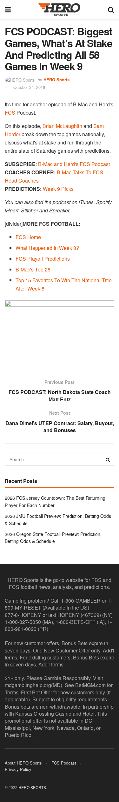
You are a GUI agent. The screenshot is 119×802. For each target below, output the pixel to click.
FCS (10, 112)
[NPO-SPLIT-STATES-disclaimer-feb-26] (59, 330)
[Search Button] (111, 9)
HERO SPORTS (32, 787)
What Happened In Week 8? (47, 247)
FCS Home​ (28, 237)
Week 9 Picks (58, 188)
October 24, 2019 (29, 87)
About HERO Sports (23, 763)
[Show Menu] (8, 9)
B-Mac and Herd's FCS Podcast (74, 164)
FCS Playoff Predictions (43, 258)
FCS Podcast (63, 763)
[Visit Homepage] (59, 9)
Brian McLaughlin (62, 126)
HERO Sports (56, 80)
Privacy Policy (18, 769)
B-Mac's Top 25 (33, 269)
